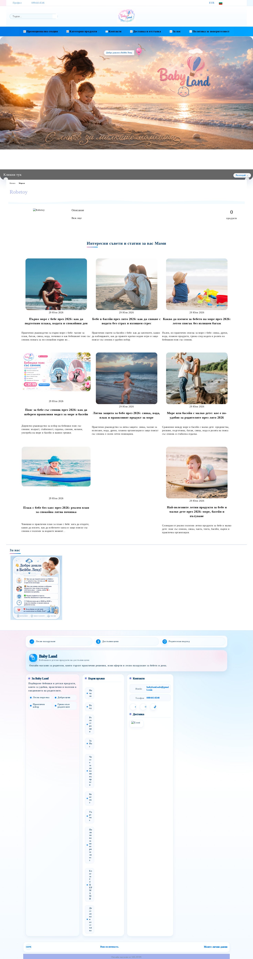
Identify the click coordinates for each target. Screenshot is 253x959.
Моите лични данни (216, 947)
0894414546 (38, 3)
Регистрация (90, 724)
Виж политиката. (109, 947)
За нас (177, 31)
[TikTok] (241, 3)
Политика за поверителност (211, 31)
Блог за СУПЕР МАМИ (90, 885)
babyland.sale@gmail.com (158, 688)
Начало (12, 183)
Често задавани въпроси (90, 771)
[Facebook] (231, 3)
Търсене (90, 816)
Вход (90, 706)
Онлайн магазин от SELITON (126, 957)
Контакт (90, 798)
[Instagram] (236, 3)
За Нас (90, 743)
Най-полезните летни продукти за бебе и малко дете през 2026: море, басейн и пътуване (197, 512)
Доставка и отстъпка (147, 31)
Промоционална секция (42, 31)
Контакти (115, 31)
